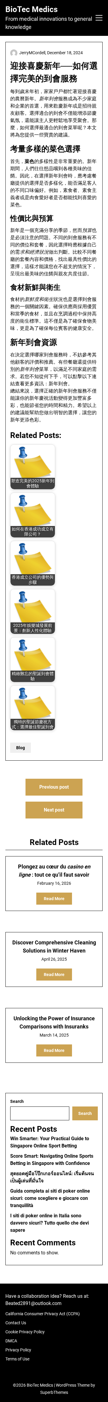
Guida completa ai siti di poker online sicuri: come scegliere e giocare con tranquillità (50, 1198)
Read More (54, 898)
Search (17, 1101)
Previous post (54, 787)
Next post (54, 810)
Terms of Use (17, 1359)
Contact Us (15, 1322)
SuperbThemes (54, 1392)
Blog (20, 747)
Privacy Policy (18, 1349)
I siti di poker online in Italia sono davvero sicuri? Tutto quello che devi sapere (49, 1223)
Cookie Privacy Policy (25, 1331)
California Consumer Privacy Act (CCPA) (42, 1313)
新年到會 (58, 383)
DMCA (11, 1340)
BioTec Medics (31, 9)
